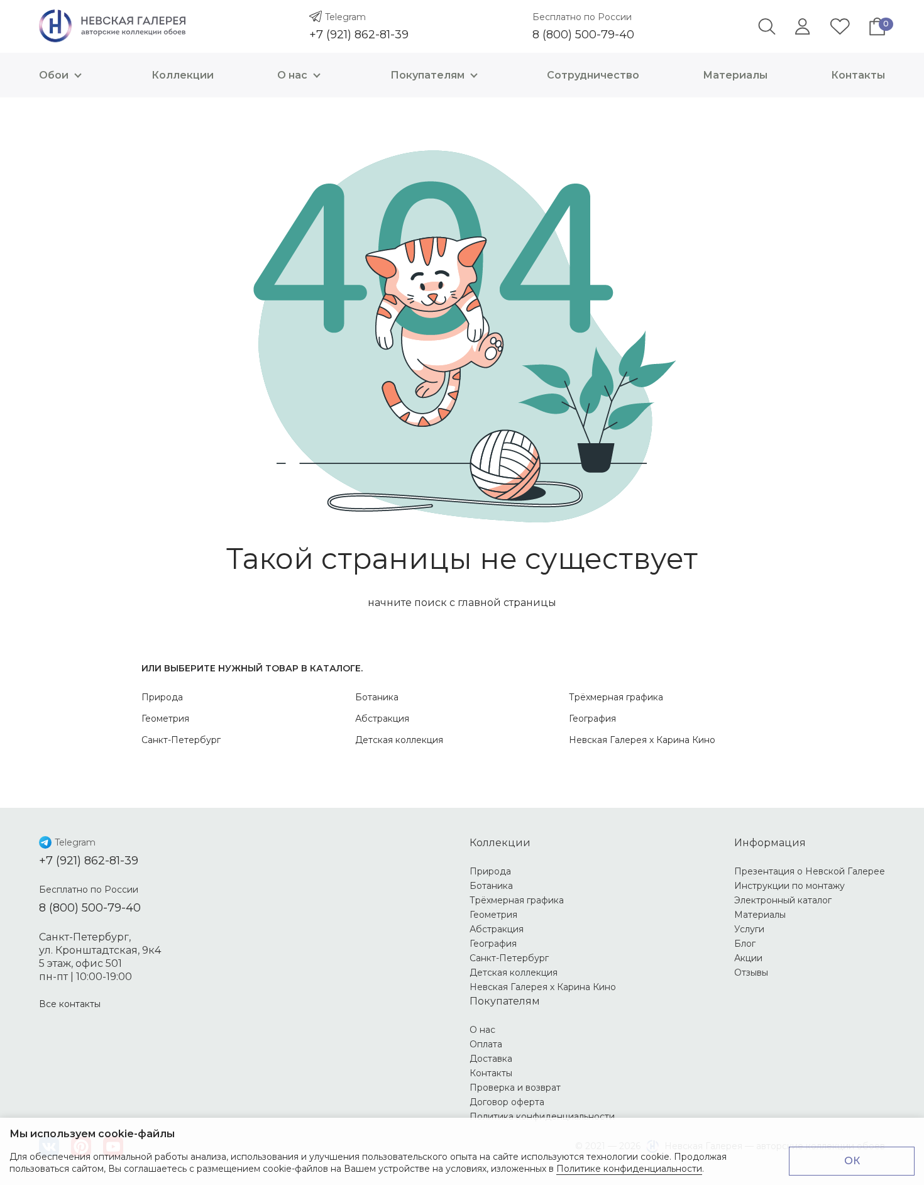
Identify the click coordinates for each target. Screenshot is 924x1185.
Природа (162, 697)
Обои (54, 75)
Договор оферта (507, 1102)
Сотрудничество (593, 75)
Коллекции (182, 75)
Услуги (749, 929)
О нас (292, 75)
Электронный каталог (783, 900)
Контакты (858, 75)
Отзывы (751, 972)
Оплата (486, 1044)
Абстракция (382, 718)
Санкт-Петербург (181, 740)
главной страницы (507, 603)
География (592, 718)
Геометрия (165, 718)
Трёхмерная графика (616, 697)
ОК (852, 1161)
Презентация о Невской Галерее (809, 871)
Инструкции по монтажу (789, 885)
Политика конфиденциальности (542, 1116)
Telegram (345, 17)
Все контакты (70, 1004)
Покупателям (427, 75)
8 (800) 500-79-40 (583, 34)
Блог (745, 943)
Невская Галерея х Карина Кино (642, 740)
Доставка (491, 1058)
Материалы (735, 75)
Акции (748, 958)
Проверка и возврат (515, 1087)
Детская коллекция (399, 740)
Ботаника (377, 697)
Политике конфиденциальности (629, 1168)
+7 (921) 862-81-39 (359, 34)
